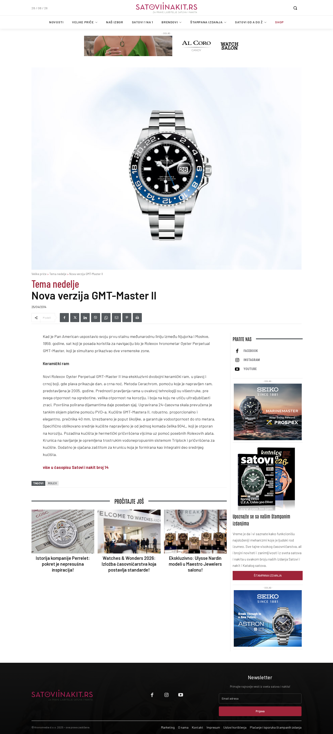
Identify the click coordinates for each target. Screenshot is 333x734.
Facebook (251, 351)
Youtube (250, 369)
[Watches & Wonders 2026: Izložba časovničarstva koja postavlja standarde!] (129, 531)
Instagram (252, 360)
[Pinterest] (126, 317)
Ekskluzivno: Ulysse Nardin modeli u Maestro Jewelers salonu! (195, 563)
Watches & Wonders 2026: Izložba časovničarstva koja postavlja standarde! (129, 563)
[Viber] (95, 317)
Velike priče (38, 274)
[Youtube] (237, 369)
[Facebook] (64, 317)
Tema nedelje (57, 274)
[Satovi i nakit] (166, 7)
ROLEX (52, 483)
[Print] (137, 317)
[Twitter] (74, 317)
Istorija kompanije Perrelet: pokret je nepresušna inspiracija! (63, 563)
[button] (295, 8)
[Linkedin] (85, 317)
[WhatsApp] (106, 317)
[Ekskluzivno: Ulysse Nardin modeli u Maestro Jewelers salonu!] (195, 531)
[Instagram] (237, 360)
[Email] (116, 317)
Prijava (260, 711)
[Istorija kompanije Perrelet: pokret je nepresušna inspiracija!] (62, 531)
